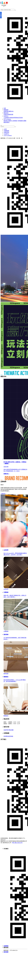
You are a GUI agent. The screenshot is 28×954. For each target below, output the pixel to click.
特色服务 (20, 120)
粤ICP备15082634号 (17, 842)
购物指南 (6, 109)
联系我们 (7, 122)
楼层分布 (11, 111)
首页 (5, 108)
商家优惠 (10, 114)
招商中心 (10, 120)
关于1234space (7, 119)
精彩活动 (6, 113)
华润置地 (6, 736)
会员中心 (6, 116)
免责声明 (6, 730)
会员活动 (20, 117)
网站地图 (11, 730)
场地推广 (15, 120)
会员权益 (10, 117)
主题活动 (6, 114)
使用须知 (15, 117)
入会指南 (6, 117)
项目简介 (6, 120)
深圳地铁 (10, 736)
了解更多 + (3, 493)
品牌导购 (6, 111)
